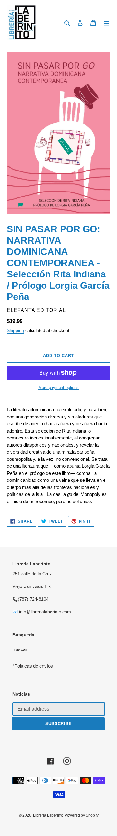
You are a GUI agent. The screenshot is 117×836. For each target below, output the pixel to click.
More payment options (58, 387)
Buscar (19, 649)
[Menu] (106, 22)
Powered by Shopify (82, 815)
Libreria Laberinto (48, 815)
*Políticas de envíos (32, 666)
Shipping (15, 330)
